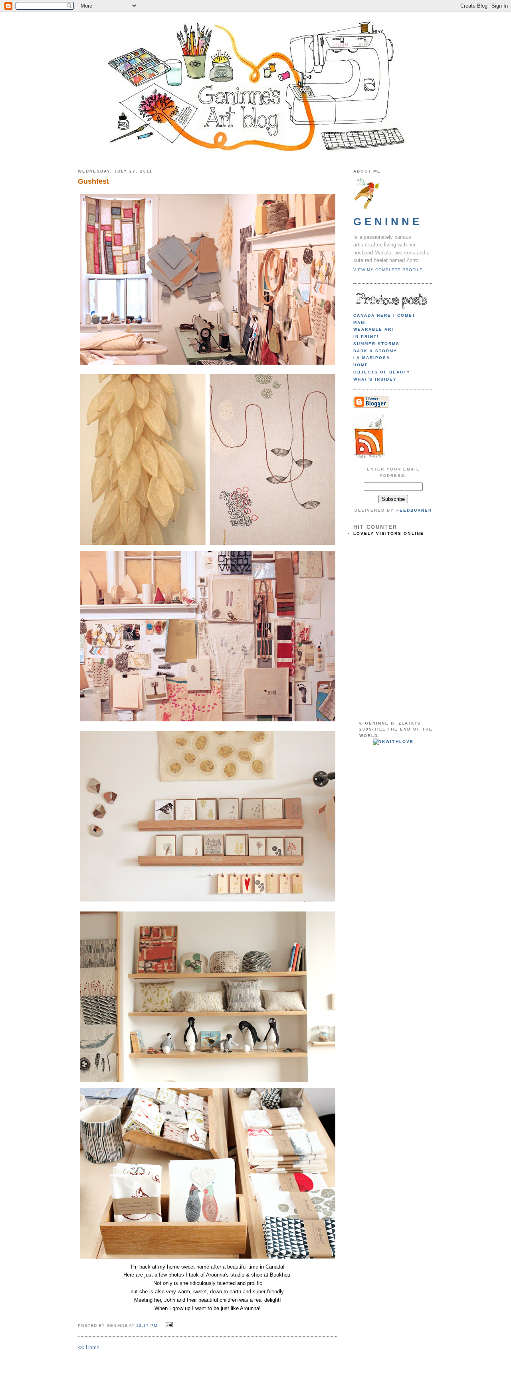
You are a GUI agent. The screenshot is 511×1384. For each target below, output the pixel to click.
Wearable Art (374, 329)
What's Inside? (374, 379)
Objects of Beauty (381, 372)
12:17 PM (146, 1325)
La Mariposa (371, 357)
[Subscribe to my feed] (369, 458)
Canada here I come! (384, 315)
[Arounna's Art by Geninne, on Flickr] (207, 545)
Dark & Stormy (375, 351)
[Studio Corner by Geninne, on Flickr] (207, 364)
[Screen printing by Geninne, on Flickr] (207, 1082)
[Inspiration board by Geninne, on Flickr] (207, 721)
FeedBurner (414, 510)
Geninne (387, 222)
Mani (359, 322)
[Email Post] (168, 1325)
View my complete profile (388, 270)
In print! (366, 336)
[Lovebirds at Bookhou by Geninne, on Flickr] (207, 1258)
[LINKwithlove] (393, 741)
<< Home (88, 1347)
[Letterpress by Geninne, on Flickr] (207, 901)
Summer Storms (376, 344)
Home (360, 365)
